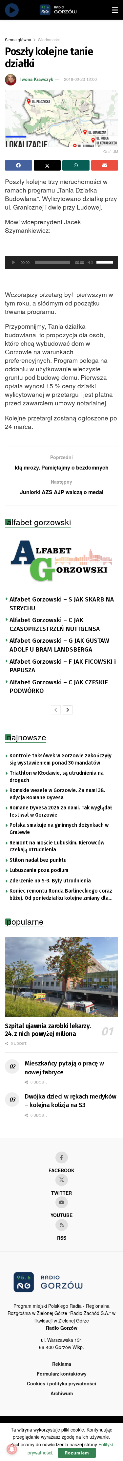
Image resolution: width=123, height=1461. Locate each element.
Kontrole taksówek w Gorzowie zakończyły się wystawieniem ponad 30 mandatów (61, 759)
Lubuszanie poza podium (39, 870)
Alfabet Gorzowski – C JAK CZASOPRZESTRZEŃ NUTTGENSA (55, 624)
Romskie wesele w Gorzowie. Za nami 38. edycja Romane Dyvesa (57, 794)
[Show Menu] (115, 10)
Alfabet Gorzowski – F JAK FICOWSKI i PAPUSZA (63, 666)
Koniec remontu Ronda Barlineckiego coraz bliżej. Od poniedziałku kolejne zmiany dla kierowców (61, 895)
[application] (61, 262)
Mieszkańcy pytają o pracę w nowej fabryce (64, 1068)
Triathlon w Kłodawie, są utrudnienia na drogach (57, 776)
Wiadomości (49, 39)
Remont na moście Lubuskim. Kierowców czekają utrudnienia (57, 846)
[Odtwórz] (13, 262)
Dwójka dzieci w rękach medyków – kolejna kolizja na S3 (70, 1101)
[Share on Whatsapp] (76, 165)
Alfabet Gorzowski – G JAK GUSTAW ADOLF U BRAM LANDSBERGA (59, 645)
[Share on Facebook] (18, 165)
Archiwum (62, 1393)
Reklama (61, 1363)
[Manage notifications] (12, 1449)
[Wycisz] (90, 262)
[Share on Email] (104, 165)
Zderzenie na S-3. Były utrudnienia (50, 881)
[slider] (105, 262)
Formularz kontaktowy (62, 1373)
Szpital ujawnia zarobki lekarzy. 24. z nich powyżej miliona (48, 1030)
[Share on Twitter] (47, 165)
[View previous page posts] (56, 709)
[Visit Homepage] (65, 9)
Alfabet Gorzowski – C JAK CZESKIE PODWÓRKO (59, 686)
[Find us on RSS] (61, 1225)
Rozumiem (77, 1453)
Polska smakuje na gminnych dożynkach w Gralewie (59, 828)
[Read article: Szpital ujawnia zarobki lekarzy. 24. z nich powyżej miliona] (61, 977)
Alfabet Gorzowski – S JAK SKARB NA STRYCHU (62, 604)
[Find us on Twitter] (61, 1180)
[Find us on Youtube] (61, 1202)
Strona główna (18, 39)
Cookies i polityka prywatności (61, 1383)
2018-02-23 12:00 (80, 79)
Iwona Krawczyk (36, 79)
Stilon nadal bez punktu (38, 860)
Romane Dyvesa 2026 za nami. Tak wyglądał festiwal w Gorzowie (61, 811)
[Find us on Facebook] (61, 1157)
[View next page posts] (67, 709)
